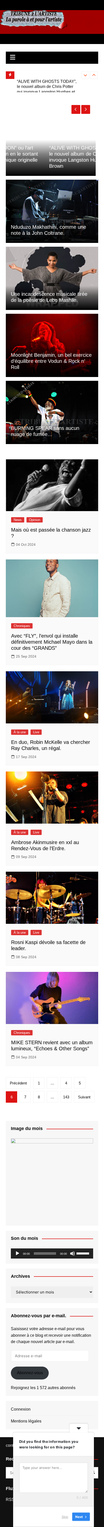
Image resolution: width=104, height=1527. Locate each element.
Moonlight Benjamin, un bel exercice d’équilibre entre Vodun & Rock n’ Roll (51, 361)
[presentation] (85, 75)
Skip (65, 1517)
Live (36, 732)
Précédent (18, 1083)
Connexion (21, 1409)
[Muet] (72, 1253)
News (18, 520)
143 (66, 1097)
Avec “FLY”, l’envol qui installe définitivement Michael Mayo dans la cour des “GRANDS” (51, 642)
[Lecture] (17, 1253)
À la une (20, 732)
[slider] (83, 1253)
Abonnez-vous (30, 1373)
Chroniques (22, 626)
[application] (52, 1253)
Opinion (34, 520)
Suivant (84, 1097)
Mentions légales (26, 1421)
